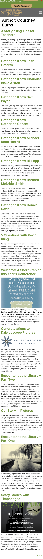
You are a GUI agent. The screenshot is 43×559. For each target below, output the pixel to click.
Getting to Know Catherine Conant (14, 122)
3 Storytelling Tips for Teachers (17, 33)
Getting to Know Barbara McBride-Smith (20, 182)
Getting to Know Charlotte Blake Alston (21, 81)
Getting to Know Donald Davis (19, 207)
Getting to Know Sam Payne (17, 99)
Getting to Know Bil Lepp (20, 161)
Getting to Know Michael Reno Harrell (20, 140)
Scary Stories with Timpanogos (15, 497)
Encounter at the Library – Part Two (21, 377)
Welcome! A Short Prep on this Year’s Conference (21, 272)
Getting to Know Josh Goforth (17, 63)
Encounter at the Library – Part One (21, 439)
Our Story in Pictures (17, 411)
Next (39, 556)
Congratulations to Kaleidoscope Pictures (18, 330)
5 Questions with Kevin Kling (18, 237)
